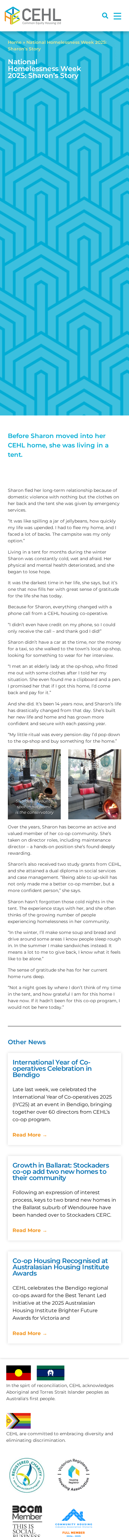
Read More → (30, 1135)
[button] (105, 15)
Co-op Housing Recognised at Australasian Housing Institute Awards (61, 1267)
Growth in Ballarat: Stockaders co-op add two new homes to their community (61, 1171)
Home (15, 42)
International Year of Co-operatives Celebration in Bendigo (52, 1068)
